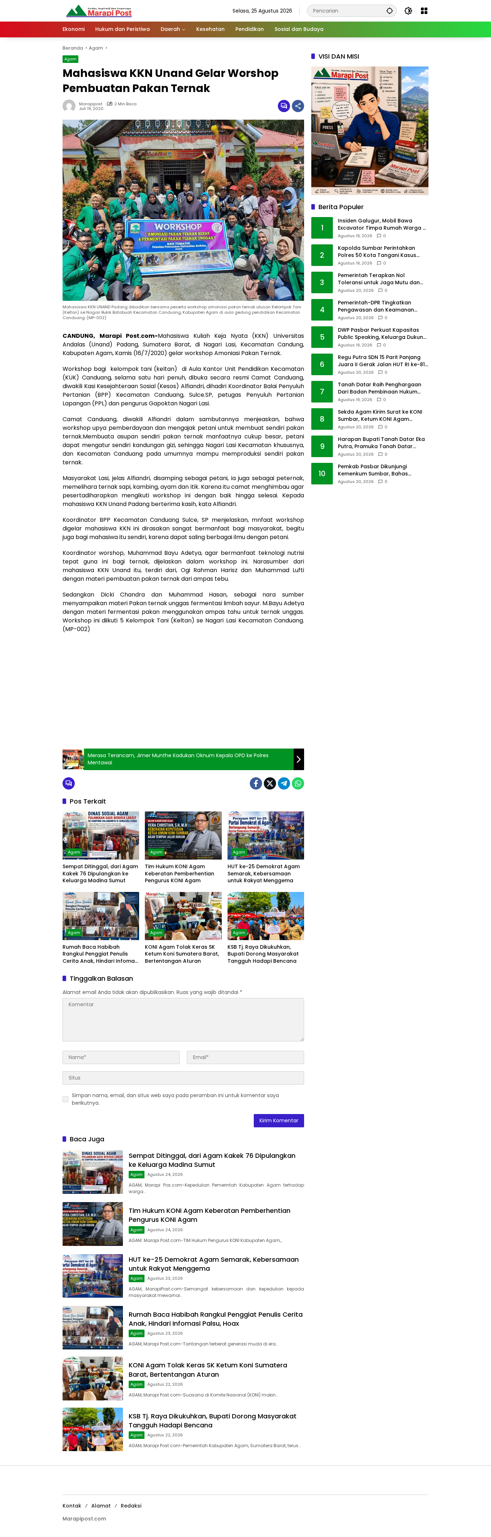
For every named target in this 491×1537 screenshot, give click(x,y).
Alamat (101, 1505)
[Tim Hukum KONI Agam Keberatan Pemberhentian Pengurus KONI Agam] (183, 835)
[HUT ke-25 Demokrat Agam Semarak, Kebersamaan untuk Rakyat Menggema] (266, 835)
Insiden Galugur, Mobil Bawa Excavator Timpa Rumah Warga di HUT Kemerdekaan (382, 225)
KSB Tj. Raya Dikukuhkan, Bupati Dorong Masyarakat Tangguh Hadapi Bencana (263, 954)
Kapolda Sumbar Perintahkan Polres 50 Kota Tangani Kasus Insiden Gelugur (377, 252)
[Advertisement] (183, 691)
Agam (70, 59)
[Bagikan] (298, 106)
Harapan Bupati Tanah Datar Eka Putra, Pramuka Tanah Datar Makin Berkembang (381, 443)
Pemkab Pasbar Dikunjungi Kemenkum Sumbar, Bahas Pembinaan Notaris (373, 471)
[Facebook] (256, 783)
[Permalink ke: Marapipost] (71, 106)
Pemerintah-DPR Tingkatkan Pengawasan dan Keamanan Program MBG (376, 307)
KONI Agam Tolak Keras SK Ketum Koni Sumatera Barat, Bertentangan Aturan (182, 954)
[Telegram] (284, 783)
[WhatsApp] (298, 783)
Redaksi (131, 1505)
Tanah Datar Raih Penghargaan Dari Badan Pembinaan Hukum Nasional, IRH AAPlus (379, 389)
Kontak (72, 1505)
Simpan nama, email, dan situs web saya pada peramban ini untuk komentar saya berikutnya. (175, 1099)
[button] (389, 11)
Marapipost (90, 104)
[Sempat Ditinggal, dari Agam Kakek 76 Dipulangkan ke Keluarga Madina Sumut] (101, 835)
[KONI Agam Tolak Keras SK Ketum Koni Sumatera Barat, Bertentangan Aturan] (183, 916)
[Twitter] (270, 783)
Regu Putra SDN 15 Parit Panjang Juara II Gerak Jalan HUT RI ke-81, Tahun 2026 (382, 361)
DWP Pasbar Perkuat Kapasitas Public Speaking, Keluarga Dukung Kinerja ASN (382, 334)
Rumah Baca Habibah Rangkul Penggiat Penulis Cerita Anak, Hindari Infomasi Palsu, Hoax (101, 954)
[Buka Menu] (424, 10)
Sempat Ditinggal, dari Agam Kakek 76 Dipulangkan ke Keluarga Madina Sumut (100, 873)
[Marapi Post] (98, 10)
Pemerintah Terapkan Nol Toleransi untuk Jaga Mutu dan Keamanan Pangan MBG (379, 279)
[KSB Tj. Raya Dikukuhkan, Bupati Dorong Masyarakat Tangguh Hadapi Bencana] (266, 916)
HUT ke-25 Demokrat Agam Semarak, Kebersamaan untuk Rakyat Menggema (264, 873)
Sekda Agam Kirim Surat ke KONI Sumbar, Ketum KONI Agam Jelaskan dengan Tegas (380, 416)
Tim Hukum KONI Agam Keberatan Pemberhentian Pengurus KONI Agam (179, 873)
